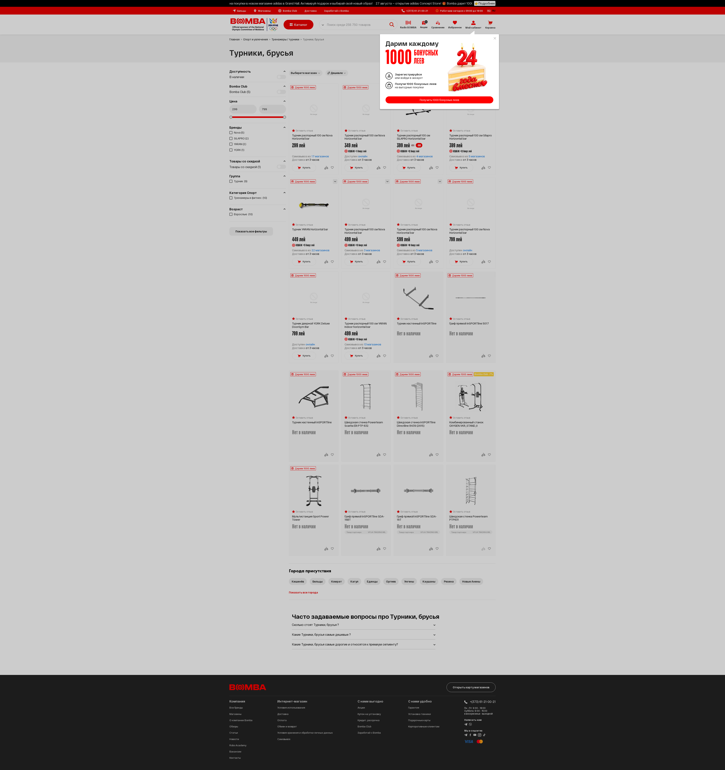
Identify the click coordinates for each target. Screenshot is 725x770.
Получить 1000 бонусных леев (439, 99)
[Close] (495, 38)
